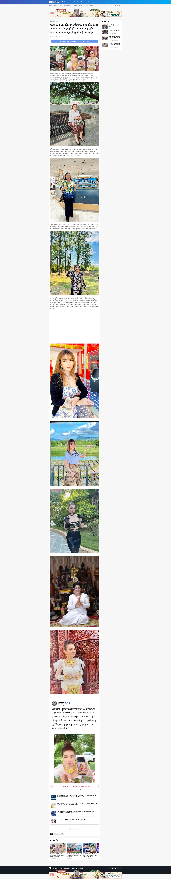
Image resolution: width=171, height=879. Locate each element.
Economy (81, 5)
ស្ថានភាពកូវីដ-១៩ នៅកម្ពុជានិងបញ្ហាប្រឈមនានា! (114, 31)
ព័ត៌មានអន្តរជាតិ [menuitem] (83, 2)
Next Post (97, 863)
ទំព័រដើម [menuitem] (63, 2)
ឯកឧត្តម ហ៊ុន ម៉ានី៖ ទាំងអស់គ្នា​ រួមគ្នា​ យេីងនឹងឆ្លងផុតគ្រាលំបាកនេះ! (114, 45)
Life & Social (67, 5)
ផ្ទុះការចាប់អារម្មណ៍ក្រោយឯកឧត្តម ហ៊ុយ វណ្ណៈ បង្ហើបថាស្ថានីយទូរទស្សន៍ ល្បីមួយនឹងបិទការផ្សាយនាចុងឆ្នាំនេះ (90, 855)
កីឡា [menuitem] (89, 2)
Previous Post (53, 863)
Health (86, 5)
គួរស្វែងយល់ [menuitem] (94, 2)
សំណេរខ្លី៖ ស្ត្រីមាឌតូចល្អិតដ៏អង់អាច (114, 25)
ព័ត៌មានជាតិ (61, 833)
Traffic (60, 5)
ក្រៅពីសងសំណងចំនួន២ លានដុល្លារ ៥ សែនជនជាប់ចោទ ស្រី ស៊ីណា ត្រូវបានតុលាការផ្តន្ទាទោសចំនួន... (57, 855)
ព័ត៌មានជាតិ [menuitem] (76, 2)
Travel (91, 5)
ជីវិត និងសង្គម (56, 21)
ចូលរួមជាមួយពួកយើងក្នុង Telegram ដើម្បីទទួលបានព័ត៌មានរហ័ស (74, 41)
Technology (74, 5)
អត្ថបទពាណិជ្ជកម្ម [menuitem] (113, 2)
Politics (55, 5)
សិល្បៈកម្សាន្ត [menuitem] (105, 2)
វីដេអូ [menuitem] (100, 2)
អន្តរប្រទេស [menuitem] (69, 2)
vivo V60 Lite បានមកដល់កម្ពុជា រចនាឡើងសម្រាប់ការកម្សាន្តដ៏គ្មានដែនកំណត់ (71, 819)
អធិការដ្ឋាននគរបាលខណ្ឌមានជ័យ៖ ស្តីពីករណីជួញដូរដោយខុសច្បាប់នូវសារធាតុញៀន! (115, 38)
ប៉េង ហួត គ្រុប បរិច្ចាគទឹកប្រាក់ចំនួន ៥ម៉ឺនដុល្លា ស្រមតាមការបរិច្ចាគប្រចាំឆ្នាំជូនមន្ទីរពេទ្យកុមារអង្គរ (74, 855)
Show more (96, 840)
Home (50, 5)
